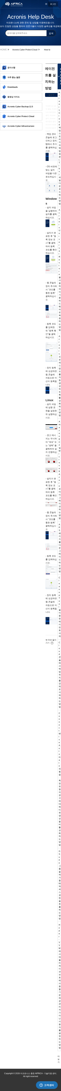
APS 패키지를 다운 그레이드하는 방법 (60, 547)
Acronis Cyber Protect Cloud (24, 50)
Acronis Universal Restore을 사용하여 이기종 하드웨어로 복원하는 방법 (60, 270)
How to (47, 50)
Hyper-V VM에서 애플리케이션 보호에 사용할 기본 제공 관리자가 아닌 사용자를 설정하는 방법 (60, 986)
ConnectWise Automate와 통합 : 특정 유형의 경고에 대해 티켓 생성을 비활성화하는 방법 (60, 779)
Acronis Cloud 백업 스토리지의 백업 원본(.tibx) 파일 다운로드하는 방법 (60, 148)
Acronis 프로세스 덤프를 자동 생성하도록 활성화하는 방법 (60, 375)
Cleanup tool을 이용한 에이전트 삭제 (60, 607)
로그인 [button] (53, 4)
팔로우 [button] (51, 95)
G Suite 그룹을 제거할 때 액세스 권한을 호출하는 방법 (60, 885)
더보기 (59, 1059)
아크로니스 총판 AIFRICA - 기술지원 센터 (4, 49)
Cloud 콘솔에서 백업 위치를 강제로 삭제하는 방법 (60, 674)
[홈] (15, 4)
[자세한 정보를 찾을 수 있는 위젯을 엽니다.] (47, 1085)
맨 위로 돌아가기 (51, 641)
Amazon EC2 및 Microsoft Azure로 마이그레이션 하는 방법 (60, 470)
